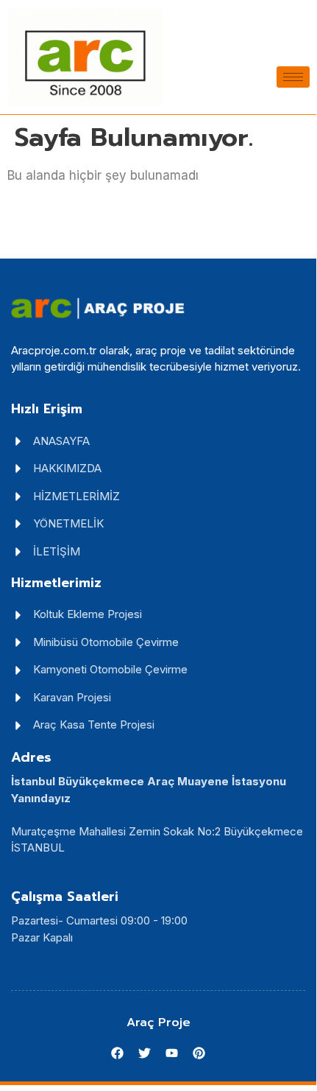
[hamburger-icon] (293, 77)
